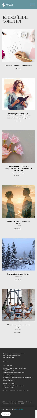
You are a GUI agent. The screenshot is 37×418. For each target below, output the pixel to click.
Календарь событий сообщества (18, 65)
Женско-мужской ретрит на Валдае (18, 326)
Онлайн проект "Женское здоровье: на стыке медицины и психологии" (18, 168)
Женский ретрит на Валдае (18, 274)
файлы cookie (18, 409)
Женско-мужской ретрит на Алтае (18, 222)
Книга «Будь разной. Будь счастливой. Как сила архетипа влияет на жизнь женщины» (18, 116)
